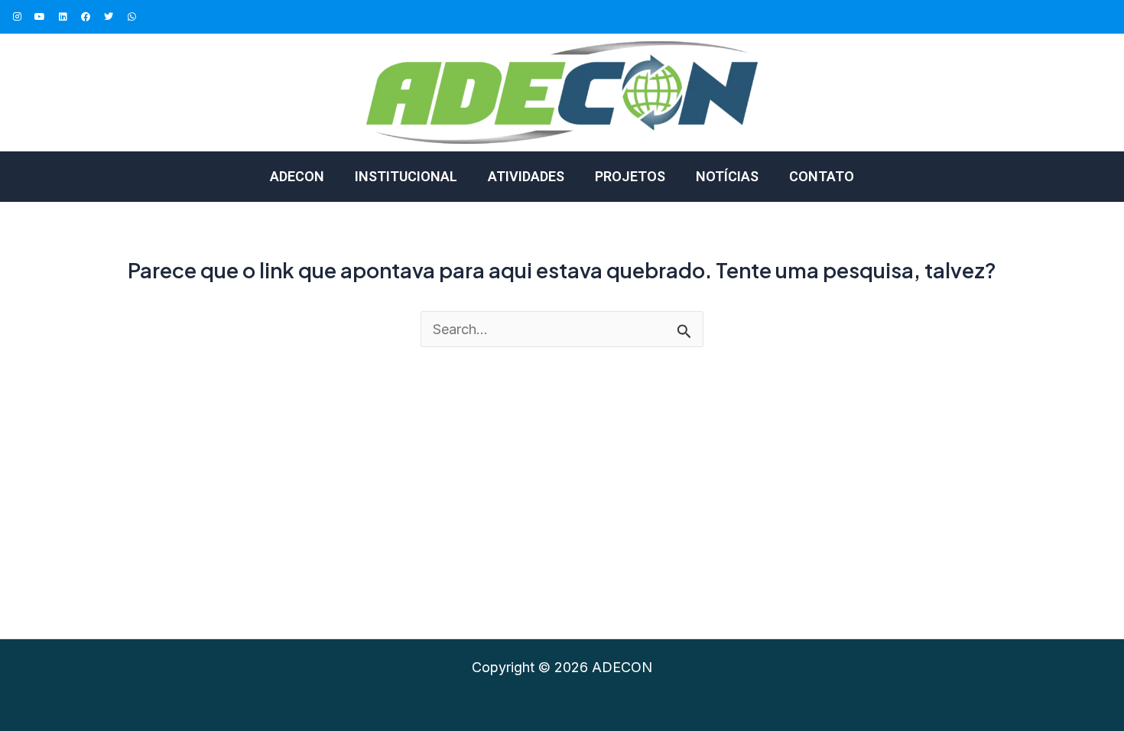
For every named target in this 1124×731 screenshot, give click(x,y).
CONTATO (821, 176)
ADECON (297, 176)
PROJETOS (630, 176)
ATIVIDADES (526, 176)
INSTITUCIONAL (406, 176)
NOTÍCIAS (727, 176)
